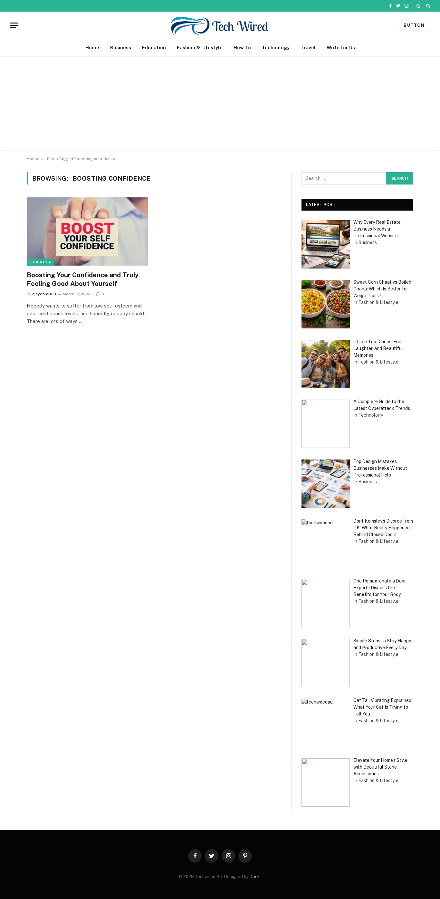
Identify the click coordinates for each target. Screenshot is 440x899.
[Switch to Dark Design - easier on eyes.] (418, 6)
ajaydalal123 (44, 294)
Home (92, 47)
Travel (308, 47)
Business (120, 47)
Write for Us (341, 47)
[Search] (427, 6)
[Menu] (14, 25)
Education (154, 47)
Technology (276, 47)
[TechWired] (220, 25)
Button (414, 25)
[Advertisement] (220, 105)
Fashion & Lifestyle (200, 47)
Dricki (255, 876)
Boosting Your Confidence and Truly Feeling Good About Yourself (83, 279)
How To (242, 47)
